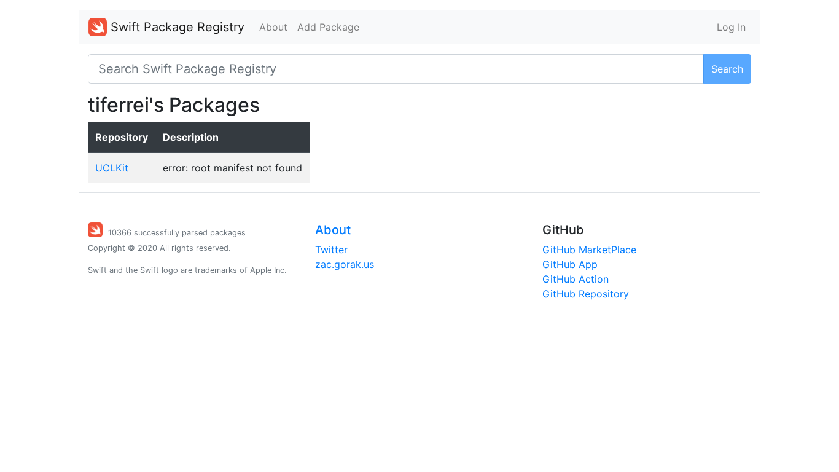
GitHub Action (575, 279)
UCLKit (111, 168)
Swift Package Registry (175, 27)
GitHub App (570, 264)
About (273, 27)
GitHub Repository (585, 294)
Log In (731, 27)
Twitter (331, 249)
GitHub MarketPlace (589, 249)
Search (727, 69)
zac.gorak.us (344, 264)
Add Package (328, 27)
